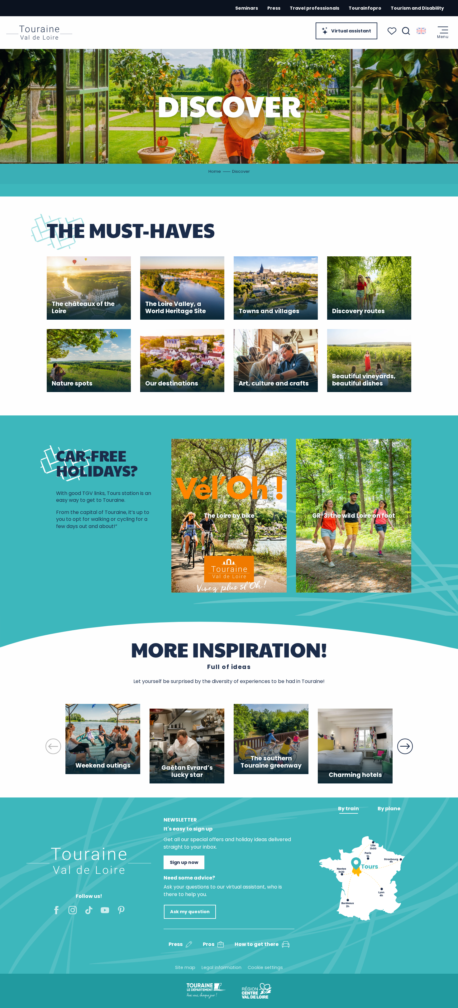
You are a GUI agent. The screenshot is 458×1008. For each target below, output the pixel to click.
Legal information (221, 967)
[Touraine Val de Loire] (39, 33)
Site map (185, 967)
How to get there (257, 944)
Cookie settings (265, 967)
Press (273, 8)
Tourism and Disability (417, 8)
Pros (208, 944)
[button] (406, 31)
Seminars (246, 8)
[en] (421, 31)
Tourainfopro (365, 8)
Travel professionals (314, 8)
